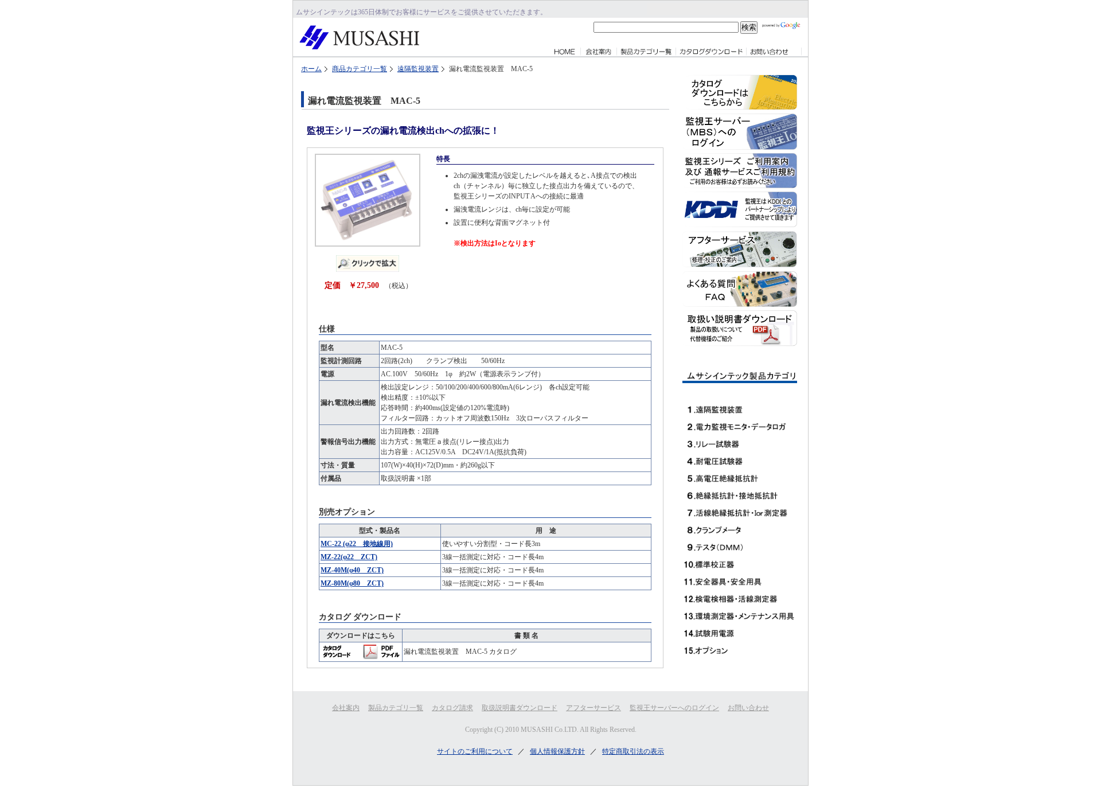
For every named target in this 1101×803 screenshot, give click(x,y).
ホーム (311, 69)
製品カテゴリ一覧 (395, 708)
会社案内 (346, 708)
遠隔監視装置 (418, 69)
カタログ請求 (452, 708)
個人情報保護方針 (557, 751)
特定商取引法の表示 (633, 751)
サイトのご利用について (475, 751)
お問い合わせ (748, 708)
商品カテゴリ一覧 (359, 69)
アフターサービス (593, 708)
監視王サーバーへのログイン (674, 708)
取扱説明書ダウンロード (519, 708)
